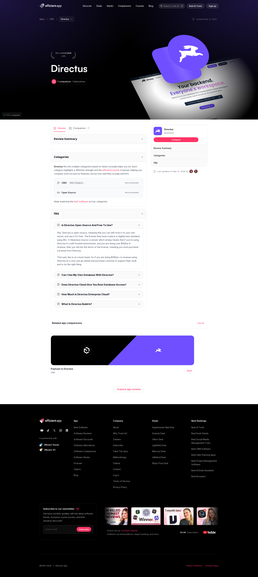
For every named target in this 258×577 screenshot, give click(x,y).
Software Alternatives (84, 445)
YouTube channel (129, 530)
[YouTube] (41, 430)
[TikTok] (48, 430)
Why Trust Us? (120, 433)
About (116, 427)
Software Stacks (82, 457)
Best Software (81, 427)
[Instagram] (60, 430)
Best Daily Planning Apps (203, 455)
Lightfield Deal (159, 445)
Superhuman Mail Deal (163, 427)
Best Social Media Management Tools (200, 441)
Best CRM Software (201, 449)
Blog (76, 475)
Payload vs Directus (62, 368)
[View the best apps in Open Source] (98, 192)
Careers (117, 439)
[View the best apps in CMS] (98, 183)
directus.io (169, 133)
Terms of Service (121, 481)
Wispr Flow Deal (160, 463)
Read (189, 370)
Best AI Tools (197, 427)
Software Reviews (83, 433)
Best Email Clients (199, 433)
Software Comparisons (85, 451)
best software (81, 201)
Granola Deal (158, 433)
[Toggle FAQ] (98, 213)
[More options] (202, 139)
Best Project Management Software (204, 463)
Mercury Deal (158, 451)
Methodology (119, 457)
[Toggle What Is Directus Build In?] (98, 303)
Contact (117, 469)
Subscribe (118, 445)
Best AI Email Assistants (202, 470)
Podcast (78, 463)
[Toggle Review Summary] (98, 139)
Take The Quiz (120, 451)
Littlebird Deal (159, 457)
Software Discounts (83, 439)
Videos (77, 469)
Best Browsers (198, 476)
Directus (168, 129)
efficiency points (111, 170)
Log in (116, 475)
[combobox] (171, 6)
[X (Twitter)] (54, 430)
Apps (41, 19)
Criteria (116, 463)
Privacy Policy (120, 487)
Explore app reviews (129, 389)
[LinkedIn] (66, 430)
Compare (176, 139)
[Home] (51, 6)
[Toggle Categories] (98, 157)
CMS (51, 19)
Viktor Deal (157, 439)
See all (201, 323)
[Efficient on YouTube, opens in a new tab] (209, 532)
